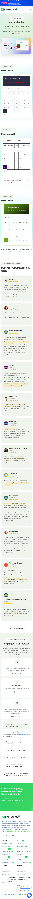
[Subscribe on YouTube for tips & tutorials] (9, 835)
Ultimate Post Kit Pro (14, 831)
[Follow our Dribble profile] (13, 835)
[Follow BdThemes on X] (6, 835)
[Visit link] (16, 667)
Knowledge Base (23, 734)
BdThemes (13, 894)
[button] (31, 9)
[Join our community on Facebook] (3, 835)
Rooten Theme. (26, 831)
